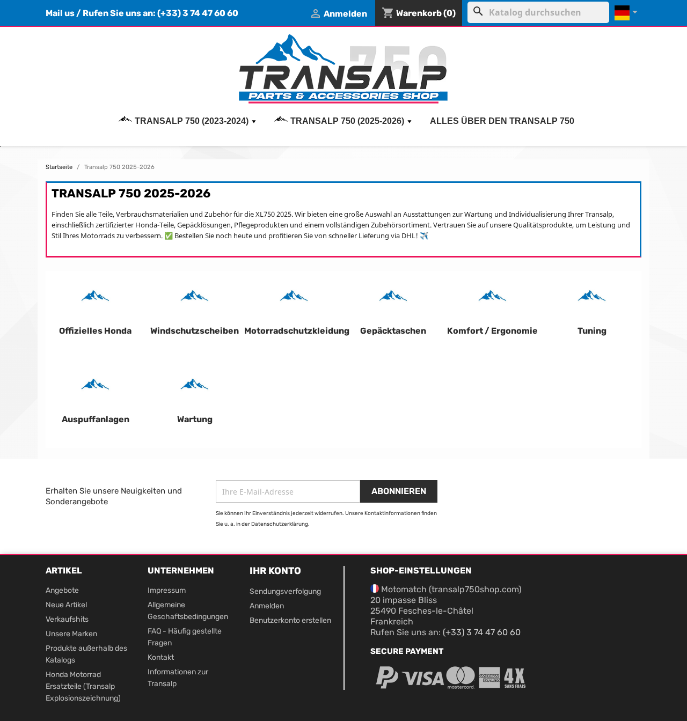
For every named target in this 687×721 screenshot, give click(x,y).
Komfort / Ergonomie (492, 331)
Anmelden (267, 605)
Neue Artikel (66, 604)
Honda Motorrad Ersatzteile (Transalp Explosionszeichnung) (83, 686)
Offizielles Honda (95, 331)
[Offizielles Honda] (95, 298)
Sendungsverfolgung (285, 591)
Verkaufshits (67, 619)
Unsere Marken (71, 633)
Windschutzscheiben (194, 331)
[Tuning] (591, 298)
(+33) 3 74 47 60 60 (197, 13)
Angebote (62, 590)
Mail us (60, 13)
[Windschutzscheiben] (194, 298)
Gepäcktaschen (393, 331)
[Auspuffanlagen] (95, 387)
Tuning (592, 331)
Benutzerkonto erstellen (290, 620)
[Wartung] (194, 387)
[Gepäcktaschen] (393, 298)
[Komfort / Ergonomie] (492, 298)
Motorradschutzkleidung (296, 331)
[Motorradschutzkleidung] (294, 298)
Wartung (195, 419)
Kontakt (161, 657)
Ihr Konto (275, 571)
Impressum (167, 590)
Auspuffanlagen (95, 419)
